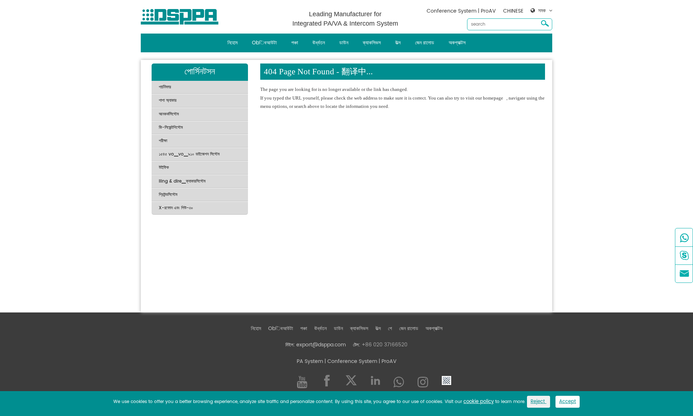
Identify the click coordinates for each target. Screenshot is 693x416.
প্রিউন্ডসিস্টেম (168, 194)
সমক (542, 10)
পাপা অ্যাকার (167, 100)
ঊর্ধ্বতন (319, 43)
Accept (567, 402)
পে (390, 328)
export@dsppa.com (321, 345)
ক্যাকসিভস (372, 43)
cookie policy (478, 402)
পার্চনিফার (165, 87)
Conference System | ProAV (461, 11)
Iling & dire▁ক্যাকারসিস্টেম (182, 181)
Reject (538, 402)
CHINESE (513, 11)
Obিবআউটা (264, 43)
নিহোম (232, 43)
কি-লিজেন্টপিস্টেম (171, 127)
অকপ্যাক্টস (457, 43)
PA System (310, 361)
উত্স (398, 43)
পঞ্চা (294, 43)
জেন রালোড (424, 43)
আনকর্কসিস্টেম (169, 114)
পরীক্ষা (163, 140)
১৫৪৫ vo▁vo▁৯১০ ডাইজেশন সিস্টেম (189, 154)
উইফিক (164, 167)
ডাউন (343, 43)
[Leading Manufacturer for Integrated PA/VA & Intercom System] (182, 15)
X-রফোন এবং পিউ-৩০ (176, 208)
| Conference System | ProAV (360, 361)
